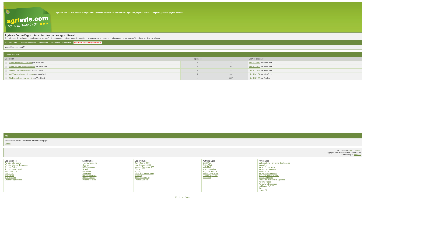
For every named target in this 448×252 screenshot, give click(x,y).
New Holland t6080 (143, 165)
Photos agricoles (266, 178)
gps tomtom (264, 171)
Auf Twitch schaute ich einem (21, 74)
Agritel (137, 171)
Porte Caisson (88, 178)
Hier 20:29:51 (254, 63)
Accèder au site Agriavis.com (87, 42)
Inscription (55, 42)
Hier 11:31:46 (254, 78)
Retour (7, 144)
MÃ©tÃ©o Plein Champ (144, 173)
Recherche (43, 42)
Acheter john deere (13, 163)
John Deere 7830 (142, 163)
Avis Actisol (9, 173)
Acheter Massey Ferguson (16, 165)
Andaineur (86, 173)
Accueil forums (11, 42)
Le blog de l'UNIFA (266, 186)
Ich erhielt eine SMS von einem (22, 66)
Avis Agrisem (10, 178)
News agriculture (210, 169)
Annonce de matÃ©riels (269, 175)
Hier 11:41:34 (254, 74)
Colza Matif (207, 165)
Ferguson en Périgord (268, 173)
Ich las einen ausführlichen (20, 62)
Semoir (85, 169)
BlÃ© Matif (207, 163)
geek (358, 150)
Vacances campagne (267, 169)
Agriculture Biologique (268, 184)
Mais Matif (207, 167)
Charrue (85, 165)
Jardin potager (265, 182)
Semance (207, 178)
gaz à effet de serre (267, 167)
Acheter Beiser (11, 167)
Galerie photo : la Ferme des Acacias (274, 163)
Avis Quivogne (11, 171)
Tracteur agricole (89, 163)
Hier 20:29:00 (254, 70)
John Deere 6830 (142, 178)
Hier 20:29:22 (254, 66)
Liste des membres (28, 42)
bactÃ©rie (263, 165)
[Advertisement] (183, 106)
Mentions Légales (182, 197)
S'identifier (66, 42)
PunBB (351, 150)
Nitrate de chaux (89, 175)
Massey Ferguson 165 (144, 167)
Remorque (86, 171)
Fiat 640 (138, 175)
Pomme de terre (89, 180)
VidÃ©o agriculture (210, 173)
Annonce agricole (210, 171)
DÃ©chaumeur (88, 167)
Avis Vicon (9, 175)
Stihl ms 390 (140, 169)
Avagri (261, 188)
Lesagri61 (263, 190)
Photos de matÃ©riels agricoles (272, 180)
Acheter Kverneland (13, 169)
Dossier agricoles (210, 175)
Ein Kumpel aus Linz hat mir (21, 78)
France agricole (141, 180)
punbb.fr (357, 154)
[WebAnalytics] (224, 202)
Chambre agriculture (13, 180)
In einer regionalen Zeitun (19, 70)
